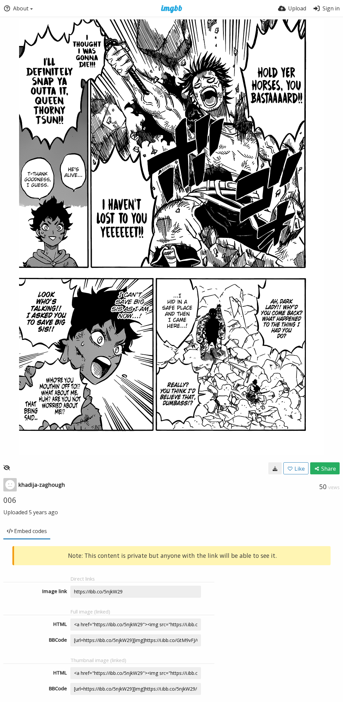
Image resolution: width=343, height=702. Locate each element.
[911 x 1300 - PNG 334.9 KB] (275, 468)
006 (9, 500)
